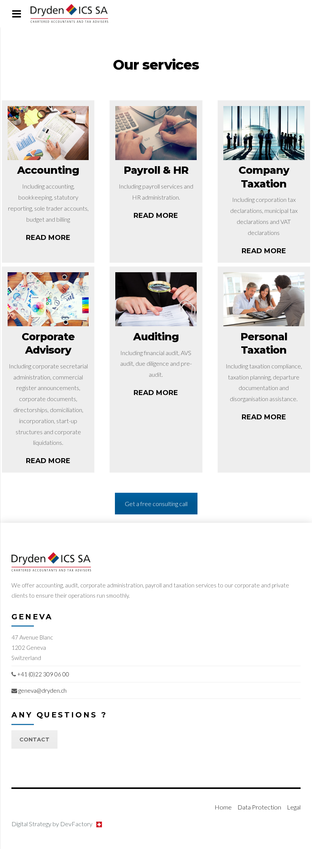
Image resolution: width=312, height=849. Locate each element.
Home (223, 807)
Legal (294, 807)
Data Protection (259, 807)
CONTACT (34, 739)
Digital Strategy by (51, 824)
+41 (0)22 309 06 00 (43, 674)
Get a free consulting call (156, 503)
